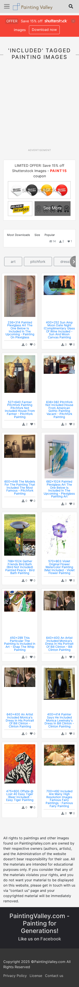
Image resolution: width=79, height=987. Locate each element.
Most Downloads (18, 235)
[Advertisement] (39, 106)
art (13, 261)
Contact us (54, 975)
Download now (44, 29)
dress (64, 261)
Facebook (50, 938)
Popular (50, 235)
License (36, 975)
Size (37, 235)
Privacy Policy (15, 975)
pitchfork (37, 261)
